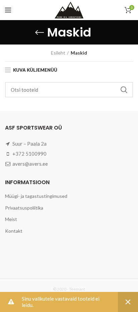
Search (124, 89)
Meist (11, 219)
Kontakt (13, 231)
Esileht (58, 53)
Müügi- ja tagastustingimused (36, 196)
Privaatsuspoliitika (24, 208)
